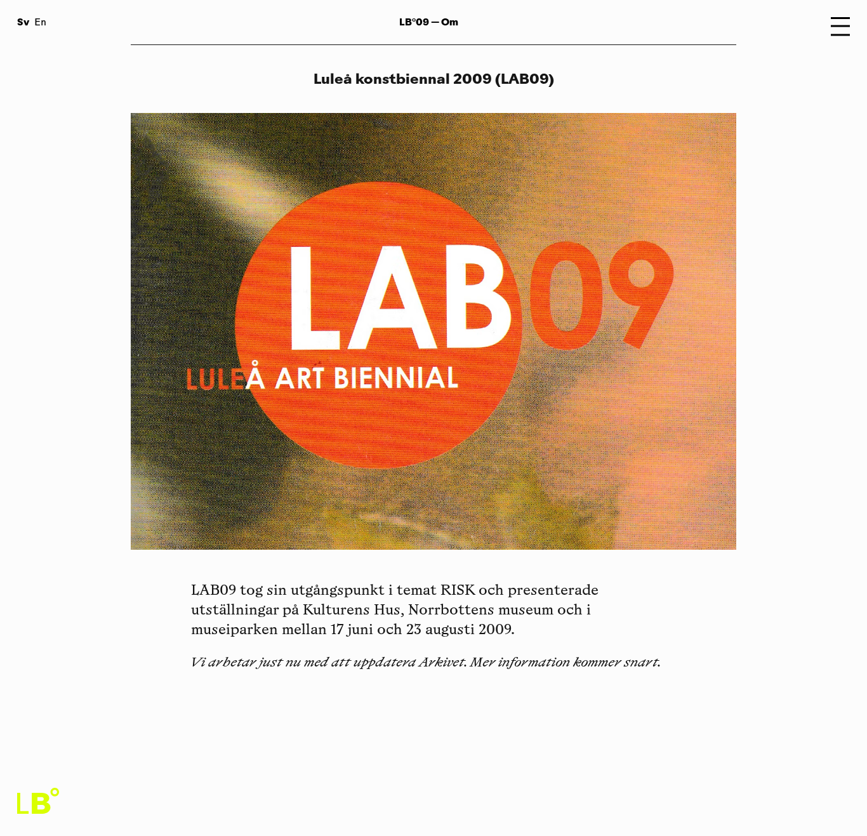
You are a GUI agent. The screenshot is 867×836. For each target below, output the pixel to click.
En (40, 23)
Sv (23, 22)
